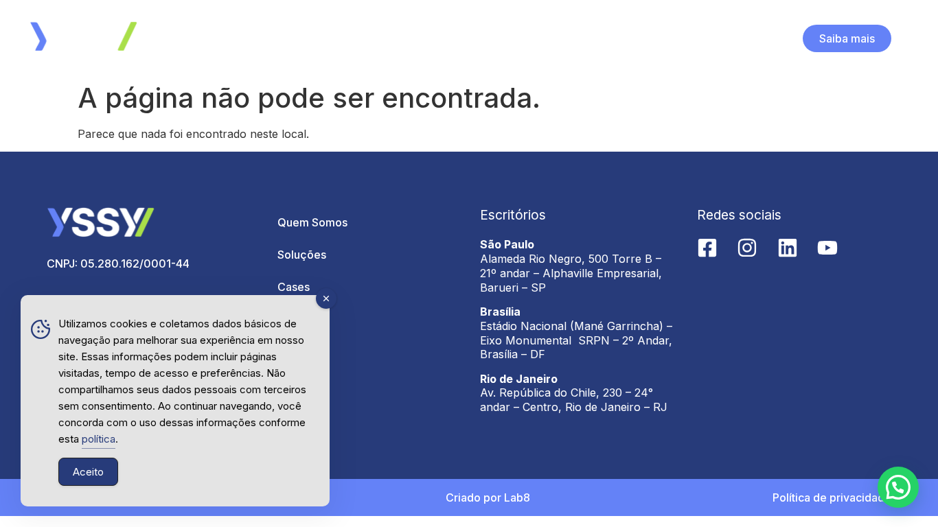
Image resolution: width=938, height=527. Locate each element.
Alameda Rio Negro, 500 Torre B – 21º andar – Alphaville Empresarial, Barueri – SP (571, 273)
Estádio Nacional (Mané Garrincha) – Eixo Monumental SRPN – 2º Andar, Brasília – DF (576, 340)
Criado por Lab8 (488, 497)
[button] (898, 487)
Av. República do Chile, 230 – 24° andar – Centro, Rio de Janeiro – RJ (573, 400)
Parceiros (302, 319)
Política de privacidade (832, 497)
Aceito (88, 471)
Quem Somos (312, 222)
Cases (293, 287)
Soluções (301, 254)
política (98, 438)
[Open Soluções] (479, 38)
